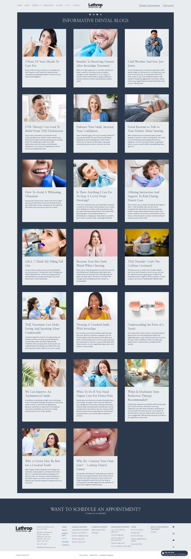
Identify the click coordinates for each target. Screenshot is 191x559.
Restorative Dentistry (120, 527)
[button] (36, 5)
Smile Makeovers (98, 530)
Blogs (64, 539)
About (64, 530)
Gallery (65, 542)
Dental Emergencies (80, 536)
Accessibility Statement (106, 555)
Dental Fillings (78, 539)
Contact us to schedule (95, 513)
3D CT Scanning (137, 530)
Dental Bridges (117, 535)
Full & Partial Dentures (121, 546)
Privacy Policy (83, 555)
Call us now (168, 5)
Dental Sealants (78, 542)
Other (133, 527)
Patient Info (65, 534)
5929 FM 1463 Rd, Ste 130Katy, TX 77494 (45, 528)
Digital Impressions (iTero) (138, 540)
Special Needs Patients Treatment (159, 528)
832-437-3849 (42, 544)
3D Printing (135, 533)
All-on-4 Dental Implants (118, 531)
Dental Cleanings (79, 533)
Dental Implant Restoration (117, 539)
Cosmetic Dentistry (99, 527)
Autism (153, 532)
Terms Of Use (94, 555)
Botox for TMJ (137, 536)
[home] (96, 5)
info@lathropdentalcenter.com (46, 547)
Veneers (95, 533)
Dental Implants (118, 543)
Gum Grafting (136, 544)
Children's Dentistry (80, 530)
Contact (65, 545)
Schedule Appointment (149, 5)
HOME (64, 527)
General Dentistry (79, 527)
